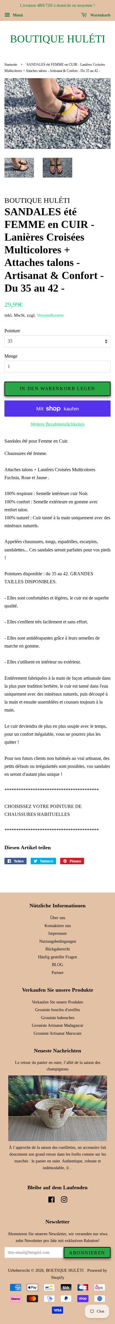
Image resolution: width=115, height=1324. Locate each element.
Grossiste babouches (57, 1018)
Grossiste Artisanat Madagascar (57, 1025)
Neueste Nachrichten (57, 1051)
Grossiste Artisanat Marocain (57, 1033)
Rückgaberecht (57, 949)
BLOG (57, 964)
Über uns (57, 918)
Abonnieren (87, 1252)
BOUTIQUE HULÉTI (57, 39)
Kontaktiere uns (58, 926)
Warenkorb (100, 15)
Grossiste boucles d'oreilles (57, 1010)
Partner (58, 972)
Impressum (57, 933)
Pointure (12, 330)
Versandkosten (50, 315)
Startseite (10, 65)
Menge (10, 356)
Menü (17, 15)
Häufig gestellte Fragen (57, 957)
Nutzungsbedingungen (57, 941)
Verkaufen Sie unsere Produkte (57, 1002)
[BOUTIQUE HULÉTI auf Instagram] (64, 1201)
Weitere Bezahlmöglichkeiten (58, 424)
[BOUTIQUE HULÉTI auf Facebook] (51, 1201)
